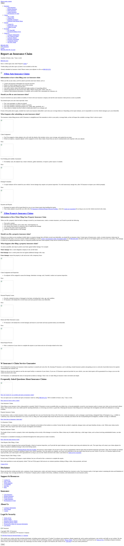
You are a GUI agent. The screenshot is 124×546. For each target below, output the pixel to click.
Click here (68, 541)
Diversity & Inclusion (13, 39)
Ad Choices (7, 525)
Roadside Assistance (12, 19)
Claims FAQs (4, 464)
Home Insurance (11, 10)
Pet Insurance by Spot (13, 13)
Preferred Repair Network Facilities (27, 449)
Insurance (6, 6)
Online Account (11, 27)
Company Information (13, 34)
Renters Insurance (12, 9)
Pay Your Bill (11, 30)
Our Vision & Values (13, 36)
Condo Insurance (12, 12)
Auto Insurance (11, 7)
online (25, 63)
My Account (12, 49)
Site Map (6, 486)
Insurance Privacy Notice (10, 521)
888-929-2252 (4, 61)
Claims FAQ (10, 18)
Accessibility (7, 484)
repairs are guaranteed (70, 209)
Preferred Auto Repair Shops (15, 21)
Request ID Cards (12, 25)
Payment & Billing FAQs (14, 31)
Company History (12, 37)
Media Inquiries (8, 483)
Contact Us (10, 24)
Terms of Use (7, 518)
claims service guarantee (74, 452)
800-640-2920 (4, 45)
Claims (6, 15)
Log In (2, 48)
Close (2, 544)
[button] (62, 73)
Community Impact (12, 41)
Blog (5, 487)
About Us (6, 33)
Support (6, 22)
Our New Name (11, 42)
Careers (6, 511)
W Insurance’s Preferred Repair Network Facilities (44, 209)
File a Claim (10, 16)
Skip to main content (6, 1)
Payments (6, 28)
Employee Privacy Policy (11, 522)
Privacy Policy (8, 519)
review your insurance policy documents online (53, 238)
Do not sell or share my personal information (16, 524)
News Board (7, 509)
